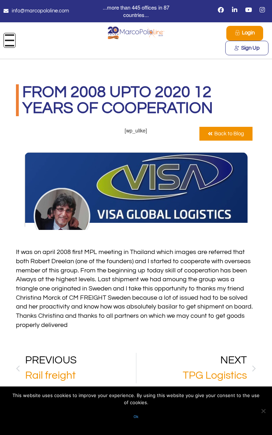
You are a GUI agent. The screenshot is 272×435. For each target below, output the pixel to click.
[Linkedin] (235, 10)
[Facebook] (221, 10)
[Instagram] (262, 10)
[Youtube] (249, 10)
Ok (136, 416)
